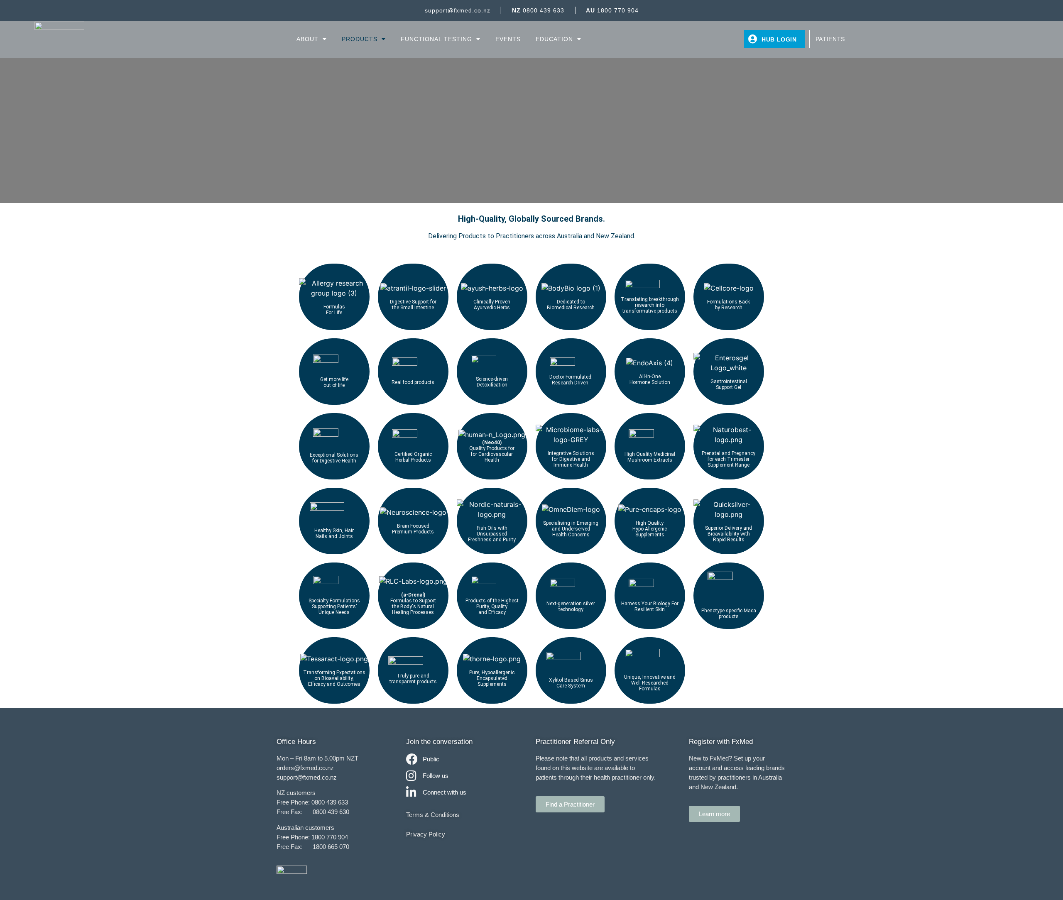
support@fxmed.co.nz (457, 10)
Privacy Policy (425, 834)
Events (508, 39)
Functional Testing (436, 39)
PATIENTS (830, 39)
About (307, 39)
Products (359, 39)
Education (554, 39)
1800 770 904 (612, 10)
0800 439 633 (538, 10)
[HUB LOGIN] (752, 39)
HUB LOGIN (779, 39)
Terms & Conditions (432, 814)
